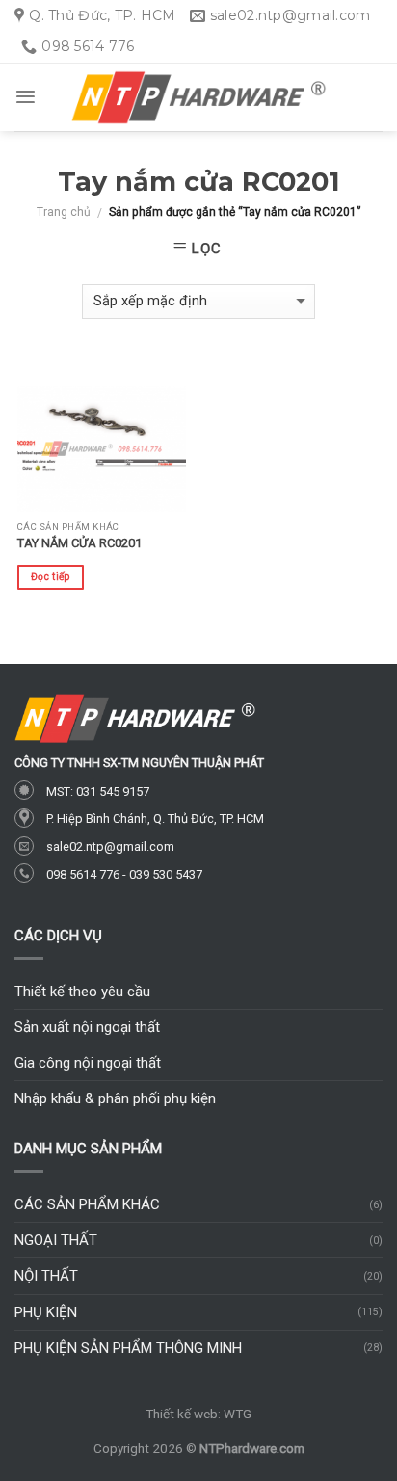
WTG (237, 1413)
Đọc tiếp (50, 576)
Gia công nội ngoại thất (87, 1062)
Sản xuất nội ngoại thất (87, 1027)
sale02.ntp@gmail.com (110, 846)
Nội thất (46, 1275)
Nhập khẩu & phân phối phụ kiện (115, 1098)
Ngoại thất (55, 1240)
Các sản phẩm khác (87, 1204)
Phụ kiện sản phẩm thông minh (128, 1348)
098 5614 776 (82, 874)
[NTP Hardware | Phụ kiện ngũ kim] (198, 97)
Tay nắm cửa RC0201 (79, 543)
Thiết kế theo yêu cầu (82, 991)
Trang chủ (64, 212)
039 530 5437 (165, 874)
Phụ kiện (45, 1312)
